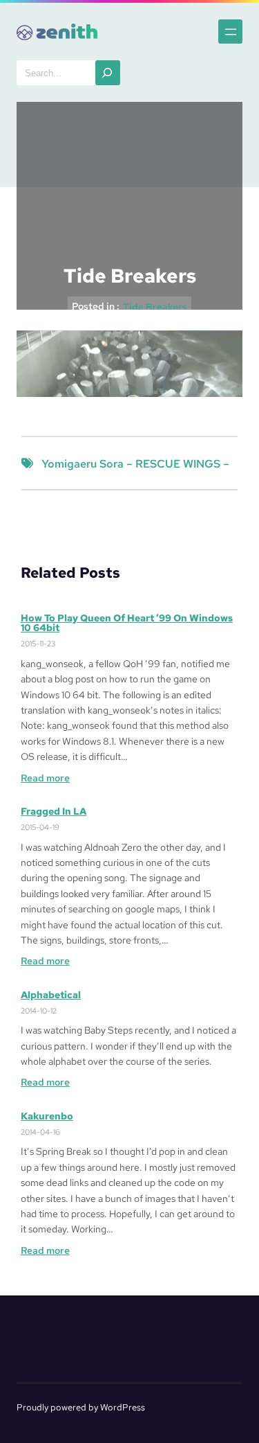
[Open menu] (230, 31)
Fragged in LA (53, 811)
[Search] (107, 72)
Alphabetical (51, 995)
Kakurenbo (47, 1116)
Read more (45, 778)
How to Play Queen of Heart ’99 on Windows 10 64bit (127, 622)
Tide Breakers (155, 307)
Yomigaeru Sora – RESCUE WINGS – (135, 464)
